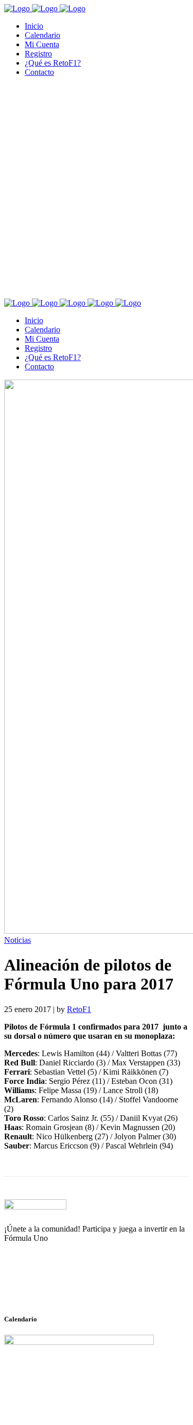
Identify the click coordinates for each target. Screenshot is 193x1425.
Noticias (17, 940)
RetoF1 (79, 1009)
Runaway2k (53, 1288)
